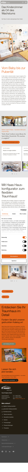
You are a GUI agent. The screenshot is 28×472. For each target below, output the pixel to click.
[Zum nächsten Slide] (16, 174)
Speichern (14, 260)
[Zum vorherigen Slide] (15, 174)
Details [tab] (14, 213)
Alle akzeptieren (14, 256)
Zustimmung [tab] (5, 213)
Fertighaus (8, 2)
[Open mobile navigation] (26, 2)
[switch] (24, 242)
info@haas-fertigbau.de (20, 398)
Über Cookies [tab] (23, 213)
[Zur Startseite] (4, 2)
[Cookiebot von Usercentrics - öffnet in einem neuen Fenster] (20, 210)
